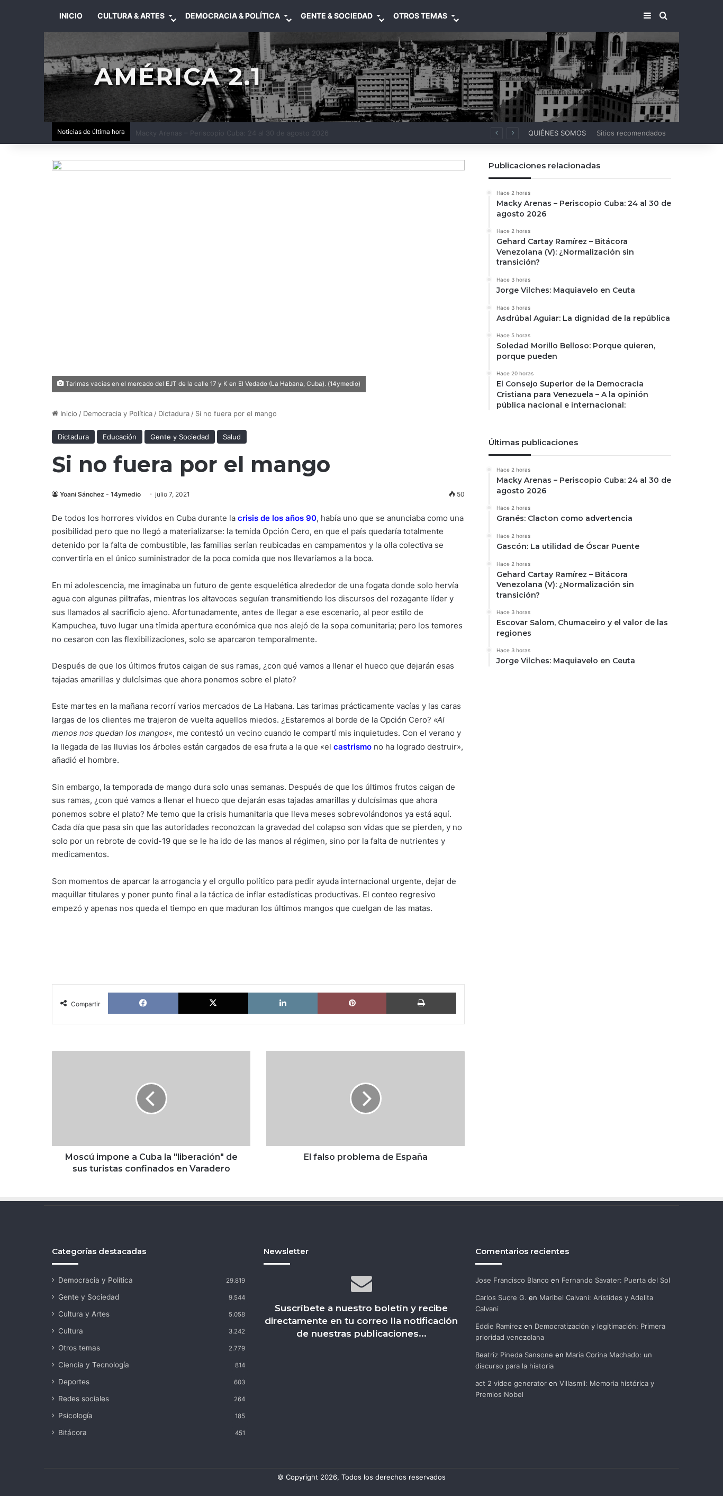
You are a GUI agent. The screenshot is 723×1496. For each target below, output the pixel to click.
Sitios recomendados (631, 133)
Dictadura (173, 413)
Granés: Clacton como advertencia (192, 133)
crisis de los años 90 (277, 518)
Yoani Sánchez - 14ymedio (100, 494)
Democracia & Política (232, 15)
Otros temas (79, 1348)
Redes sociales (83, 1398)
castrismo (352, 747)
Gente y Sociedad (179, 436)
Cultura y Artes (84, 1314)
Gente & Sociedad (337, 15)
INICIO (71, 15)
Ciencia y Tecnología (93, 1364)
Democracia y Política (117, 413)
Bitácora (72, 1432)
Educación (120, 436)
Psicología (75, 1415)
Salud (232, 436)
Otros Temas (420, 15)
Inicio (67, 413)
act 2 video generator (511, 1383)
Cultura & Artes (131, 15)
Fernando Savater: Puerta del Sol (616, 1280)
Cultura (70, 1331)
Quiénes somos (557, 133)
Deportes (73, 1381)
